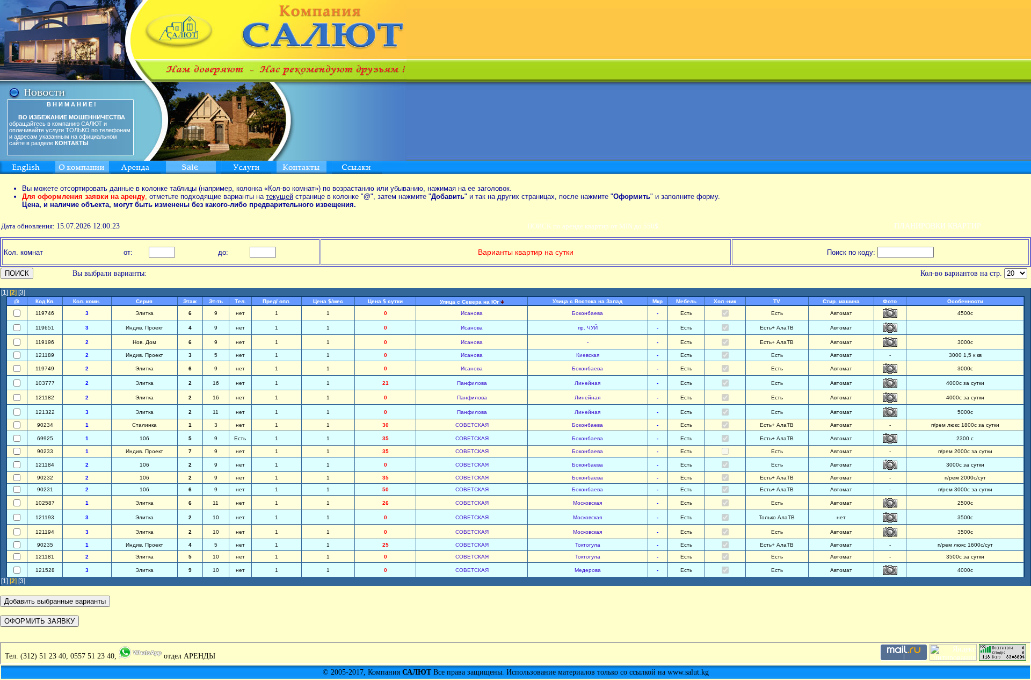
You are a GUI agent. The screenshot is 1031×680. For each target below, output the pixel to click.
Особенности (965, 301)
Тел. (240, 301)
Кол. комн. (86, 301)
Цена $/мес (328, 301)
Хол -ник (725, 301)
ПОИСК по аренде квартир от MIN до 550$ (592, 226)
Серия (144, 301)
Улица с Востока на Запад (587, 301)
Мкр (657, 301)
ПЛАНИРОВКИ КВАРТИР (937, 226)
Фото (890, 301)
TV (776, 301)
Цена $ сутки (385, 301)
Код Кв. (45, 301)
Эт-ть (216, 301)
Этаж (190, 301)
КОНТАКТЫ (72, 143)
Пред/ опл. (277, 301)
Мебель (686, 301)
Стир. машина (841, 301)
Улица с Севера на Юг (469, 302)
